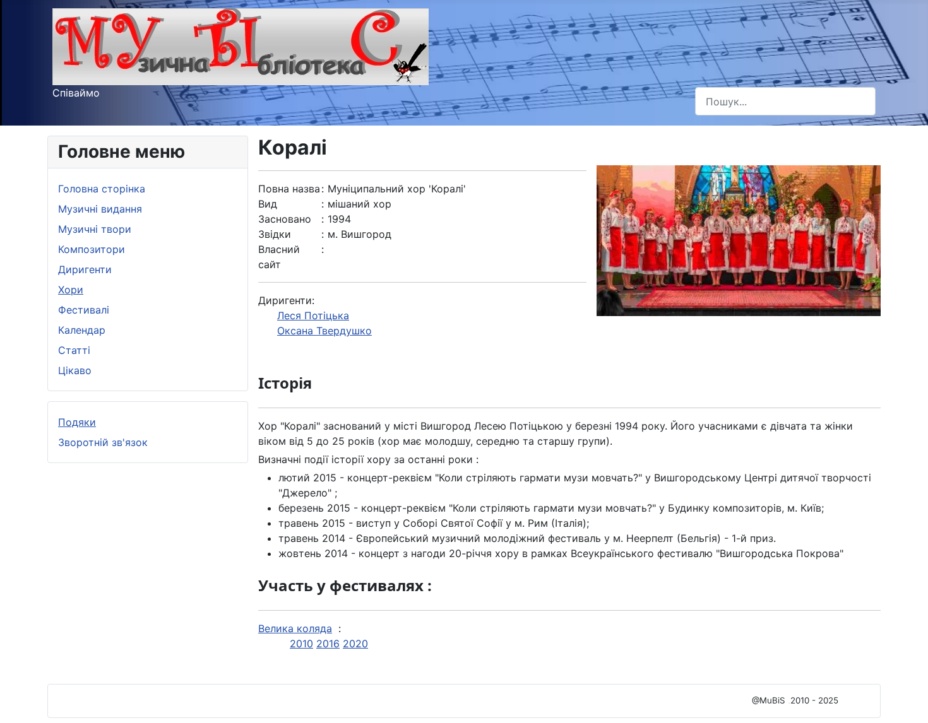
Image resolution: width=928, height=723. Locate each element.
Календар (81, 330)
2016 (328, 643)
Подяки (77, 422)
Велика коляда (295, 628)
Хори (70, 289)
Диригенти (85, 269)
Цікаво (75, 370)
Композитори (91, 249)
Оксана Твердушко (324, 330)
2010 (301, 643)
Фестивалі (83, 309)
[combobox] (785, 101)
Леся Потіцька (313, 315)
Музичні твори (94, 229)
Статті (74, 350)
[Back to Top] (906, 699)
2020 (355, 643)
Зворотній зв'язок (103, 442)
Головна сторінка (101, 188)
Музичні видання (100, 209)
